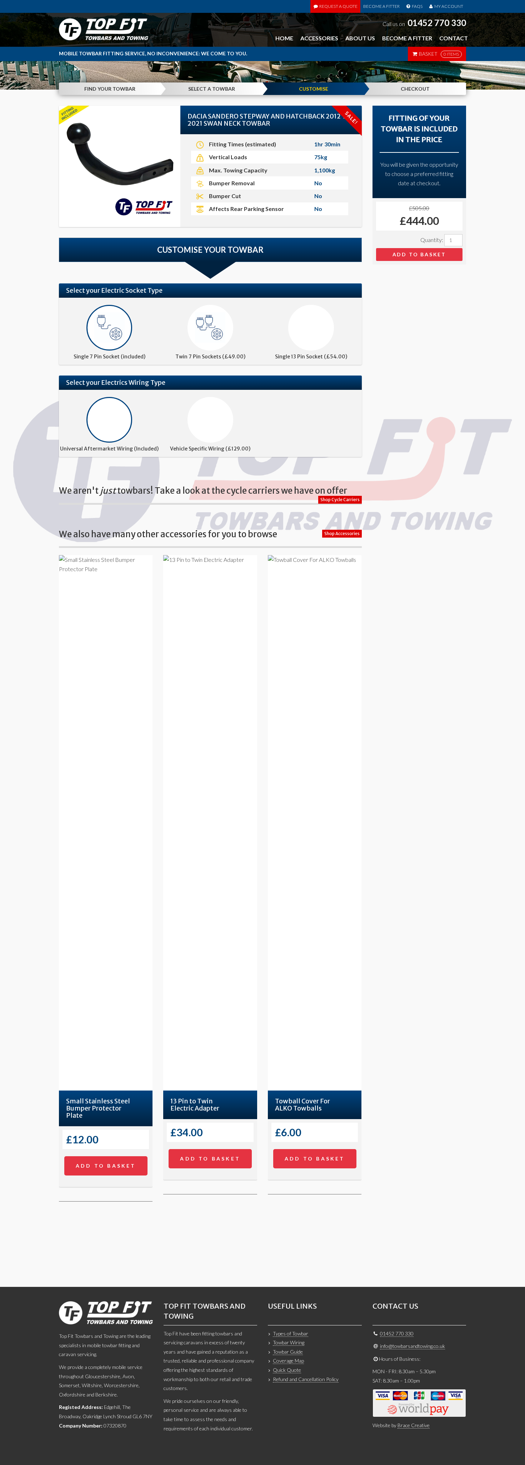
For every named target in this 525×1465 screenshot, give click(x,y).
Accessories (319, 38)
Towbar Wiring (288, 1342)
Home (284, 38)
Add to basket (419, 254)
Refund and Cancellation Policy (306, 1379)
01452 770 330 (437, 22)
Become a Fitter (381, 6)
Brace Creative (414, 1425)
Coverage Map (288, 1361)
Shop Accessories (342, 533)
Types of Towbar (290, 1333)
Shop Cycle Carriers (340, 499)
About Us (360, 38)
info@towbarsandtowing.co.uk (412, 1346)
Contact (453, 38)
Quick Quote (287, 1370)
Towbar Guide (288, 1352)
